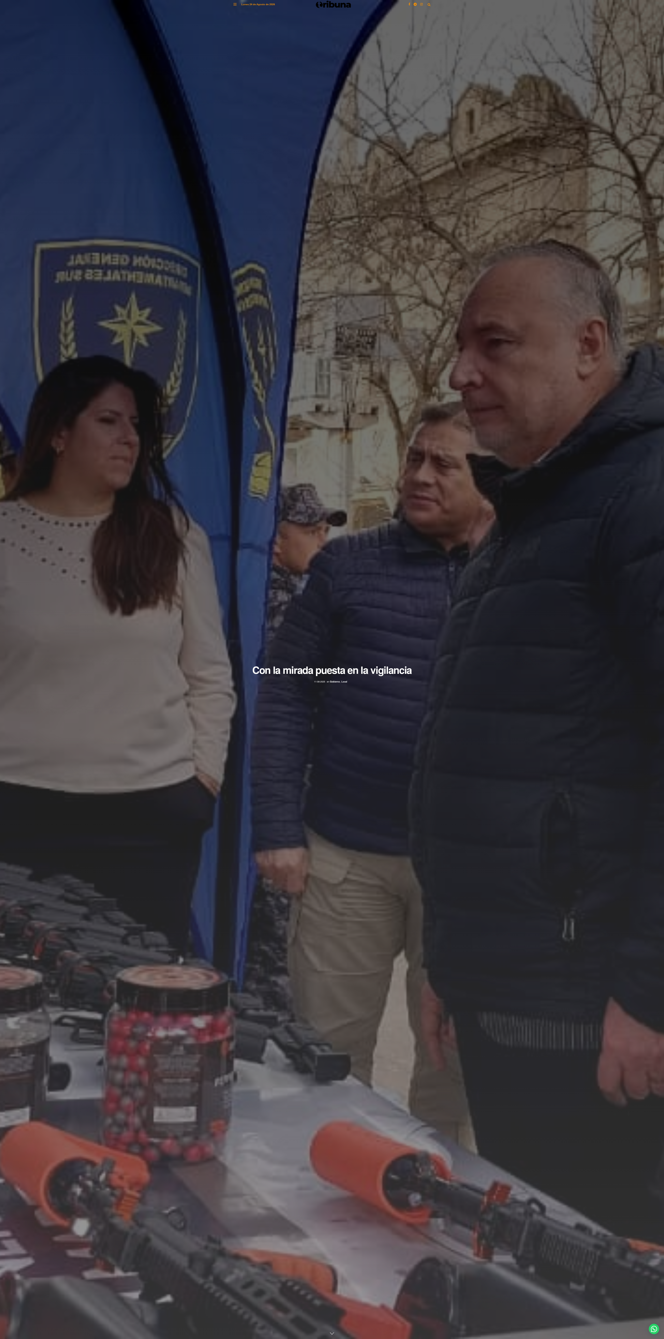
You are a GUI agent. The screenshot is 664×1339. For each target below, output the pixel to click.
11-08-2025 (319, 681)
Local (344, 681)
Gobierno (335, 681)
